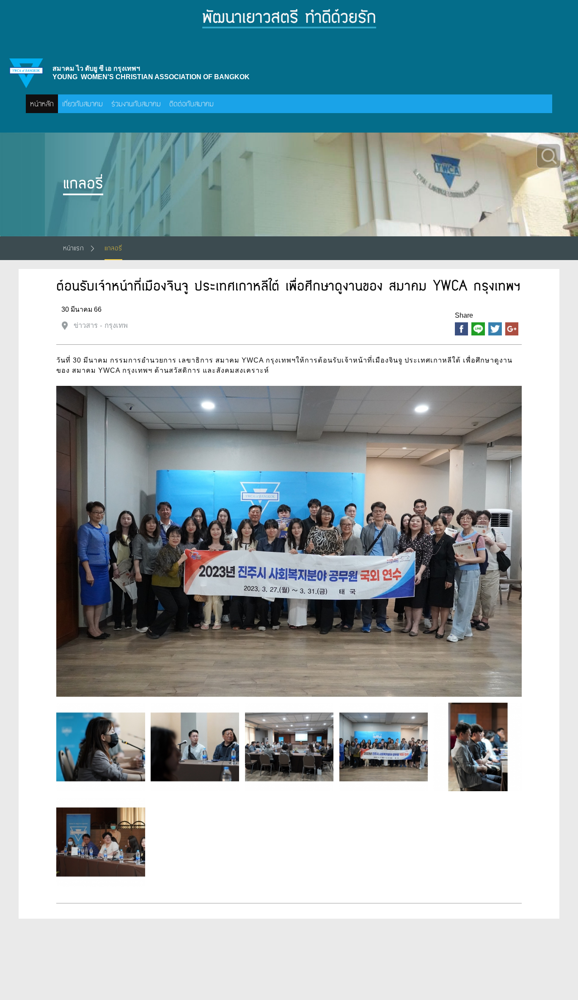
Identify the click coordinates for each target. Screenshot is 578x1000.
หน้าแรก (73, 248)
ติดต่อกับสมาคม (191, 104)
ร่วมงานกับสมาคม (136, 104)
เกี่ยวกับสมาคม (82, 104)
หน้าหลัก (42, 104)
